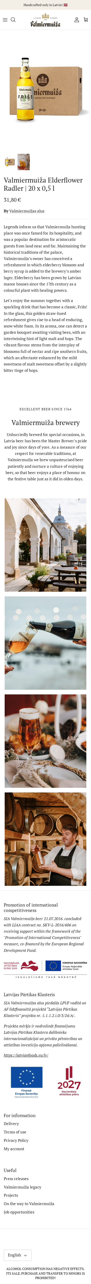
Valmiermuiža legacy (22, 1187)
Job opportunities (19, 1212)
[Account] (75, 19)
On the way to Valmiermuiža (29, 1203)
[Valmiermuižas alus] (45, 19)
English (14, 1255)
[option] (45, 90)
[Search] (15, 19)
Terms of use (15, 1132)
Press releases (16, 1178)
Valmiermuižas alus (26, 211)
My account (14, 1148)
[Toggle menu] (5, 19)
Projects (11, 1195)
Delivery (11, 1123)
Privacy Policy (16, 1140)
